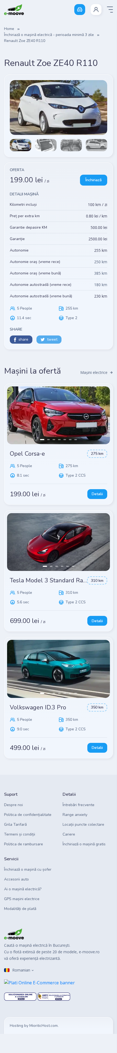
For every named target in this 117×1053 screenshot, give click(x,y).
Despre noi (13, 804)
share (23, 339)
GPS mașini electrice (21, 898)
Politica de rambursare (23, 844)
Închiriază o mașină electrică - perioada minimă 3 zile (49, 34)
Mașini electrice (93, 372)
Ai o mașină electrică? (22, 889)
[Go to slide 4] (59, 439)
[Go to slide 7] (75, 439)
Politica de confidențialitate (27, 814)
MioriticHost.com (43, 1025)
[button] (96, 9)
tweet (52, 339)
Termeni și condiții (19, 834)
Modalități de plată (20, 908)
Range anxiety (75, 814)
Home (9, 28)
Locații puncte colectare (83, 824)
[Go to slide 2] (48, 439)
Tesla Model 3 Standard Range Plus (58, 580)
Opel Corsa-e (27, 454)
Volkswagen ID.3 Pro (38, 707)
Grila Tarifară (15, 824)
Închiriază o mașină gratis (84, 844)
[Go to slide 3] (54, 439)
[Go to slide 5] (64, 439)
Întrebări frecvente (78, 804)
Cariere (69, 834)
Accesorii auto (16, 879)
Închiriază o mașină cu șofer (27, 869)
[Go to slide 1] (42, 439)
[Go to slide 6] (70, 439)
